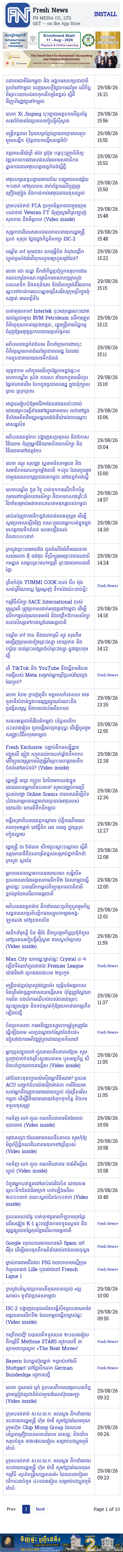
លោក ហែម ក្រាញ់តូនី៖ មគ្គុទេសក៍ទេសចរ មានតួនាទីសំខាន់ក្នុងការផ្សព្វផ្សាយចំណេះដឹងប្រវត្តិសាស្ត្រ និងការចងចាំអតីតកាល (47, 701)
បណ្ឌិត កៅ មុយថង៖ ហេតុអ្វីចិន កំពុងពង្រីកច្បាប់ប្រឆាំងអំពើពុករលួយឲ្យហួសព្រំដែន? (45, 255)
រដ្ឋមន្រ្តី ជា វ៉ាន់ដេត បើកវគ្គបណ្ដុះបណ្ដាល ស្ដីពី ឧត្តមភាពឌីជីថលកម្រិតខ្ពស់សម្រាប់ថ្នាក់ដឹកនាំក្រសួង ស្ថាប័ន (46, 854)
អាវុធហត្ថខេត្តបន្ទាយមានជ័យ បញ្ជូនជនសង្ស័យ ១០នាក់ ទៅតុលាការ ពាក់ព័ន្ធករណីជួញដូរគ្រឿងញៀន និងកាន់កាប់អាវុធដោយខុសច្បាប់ (47, 186)
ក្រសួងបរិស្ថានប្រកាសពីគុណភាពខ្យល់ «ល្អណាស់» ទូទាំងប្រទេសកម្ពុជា (43, 1293)
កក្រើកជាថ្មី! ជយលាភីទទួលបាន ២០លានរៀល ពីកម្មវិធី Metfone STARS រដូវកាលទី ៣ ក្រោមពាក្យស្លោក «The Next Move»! (47, 1342)
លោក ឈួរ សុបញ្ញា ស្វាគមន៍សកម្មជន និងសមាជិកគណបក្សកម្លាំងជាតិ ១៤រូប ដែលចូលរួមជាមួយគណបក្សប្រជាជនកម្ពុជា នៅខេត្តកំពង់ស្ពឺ (48, 470)
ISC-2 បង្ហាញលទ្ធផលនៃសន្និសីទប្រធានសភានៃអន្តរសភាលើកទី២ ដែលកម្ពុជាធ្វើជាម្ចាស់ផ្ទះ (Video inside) (48, 1315)
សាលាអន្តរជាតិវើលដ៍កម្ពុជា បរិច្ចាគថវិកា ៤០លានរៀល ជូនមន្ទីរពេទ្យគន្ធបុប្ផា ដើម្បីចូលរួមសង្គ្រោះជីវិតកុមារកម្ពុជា (48, 728)
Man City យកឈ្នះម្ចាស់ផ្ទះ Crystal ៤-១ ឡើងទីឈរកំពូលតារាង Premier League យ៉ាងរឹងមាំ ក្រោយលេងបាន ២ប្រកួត (46, 966)
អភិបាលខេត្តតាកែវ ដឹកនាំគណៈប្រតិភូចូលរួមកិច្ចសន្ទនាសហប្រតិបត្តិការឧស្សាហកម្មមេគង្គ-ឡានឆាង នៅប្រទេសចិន (48, 913)
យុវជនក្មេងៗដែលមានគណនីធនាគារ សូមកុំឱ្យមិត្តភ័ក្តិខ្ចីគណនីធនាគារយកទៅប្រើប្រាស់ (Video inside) (46, 1145)
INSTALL (105, 15)
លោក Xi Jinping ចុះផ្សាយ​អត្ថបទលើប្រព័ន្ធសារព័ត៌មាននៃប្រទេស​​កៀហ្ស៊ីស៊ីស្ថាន (46, 118)
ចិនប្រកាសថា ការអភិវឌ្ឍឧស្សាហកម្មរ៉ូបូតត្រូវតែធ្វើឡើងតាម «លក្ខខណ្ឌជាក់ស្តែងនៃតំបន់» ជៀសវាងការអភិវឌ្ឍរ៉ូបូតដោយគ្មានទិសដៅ (47, 1032)
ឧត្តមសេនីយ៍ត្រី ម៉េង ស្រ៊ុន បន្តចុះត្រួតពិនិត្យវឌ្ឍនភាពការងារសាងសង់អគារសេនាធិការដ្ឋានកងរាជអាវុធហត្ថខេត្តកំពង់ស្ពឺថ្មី (45, 160)
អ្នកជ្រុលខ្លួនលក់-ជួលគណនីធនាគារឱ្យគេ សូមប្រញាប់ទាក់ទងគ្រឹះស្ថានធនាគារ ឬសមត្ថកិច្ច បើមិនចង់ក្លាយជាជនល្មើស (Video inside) (47, 1059)
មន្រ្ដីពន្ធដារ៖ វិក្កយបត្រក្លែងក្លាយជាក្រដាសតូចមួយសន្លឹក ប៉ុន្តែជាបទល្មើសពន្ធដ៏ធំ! (46, 137)
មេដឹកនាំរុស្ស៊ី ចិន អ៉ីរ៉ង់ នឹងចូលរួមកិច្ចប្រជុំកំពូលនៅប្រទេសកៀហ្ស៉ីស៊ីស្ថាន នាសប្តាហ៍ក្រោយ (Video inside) (47, 940)
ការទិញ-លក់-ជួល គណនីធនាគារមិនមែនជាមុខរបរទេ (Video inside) (44, 1122)
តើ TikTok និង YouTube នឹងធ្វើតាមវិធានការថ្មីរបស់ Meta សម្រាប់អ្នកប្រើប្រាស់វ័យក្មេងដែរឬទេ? (47, 675)
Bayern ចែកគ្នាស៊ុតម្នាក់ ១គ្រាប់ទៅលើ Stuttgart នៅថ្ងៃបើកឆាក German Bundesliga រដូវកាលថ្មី (41, 1368)
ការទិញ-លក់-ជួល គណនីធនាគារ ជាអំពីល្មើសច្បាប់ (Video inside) (46, 1168)
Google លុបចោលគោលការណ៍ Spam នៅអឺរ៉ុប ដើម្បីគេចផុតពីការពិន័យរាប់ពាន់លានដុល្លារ (48, 1247)
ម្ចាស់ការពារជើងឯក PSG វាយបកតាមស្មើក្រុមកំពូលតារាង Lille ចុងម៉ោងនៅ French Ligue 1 (46, 1269)
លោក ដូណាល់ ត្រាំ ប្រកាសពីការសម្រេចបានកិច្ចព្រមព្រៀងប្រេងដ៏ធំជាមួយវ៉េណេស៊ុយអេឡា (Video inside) (48, 1394)
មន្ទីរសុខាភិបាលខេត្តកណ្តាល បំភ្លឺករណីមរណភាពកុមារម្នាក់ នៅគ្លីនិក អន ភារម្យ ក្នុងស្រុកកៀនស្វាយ (45, 827)
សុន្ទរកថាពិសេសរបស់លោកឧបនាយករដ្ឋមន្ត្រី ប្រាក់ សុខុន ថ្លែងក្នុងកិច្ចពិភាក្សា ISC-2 (45, 236)
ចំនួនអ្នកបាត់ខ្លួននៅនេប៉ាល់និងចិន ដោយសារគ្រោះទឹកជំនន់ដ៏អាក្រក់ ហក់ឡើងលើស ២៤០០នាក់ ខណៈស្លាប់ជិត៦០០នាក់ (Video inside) (47, 1194)
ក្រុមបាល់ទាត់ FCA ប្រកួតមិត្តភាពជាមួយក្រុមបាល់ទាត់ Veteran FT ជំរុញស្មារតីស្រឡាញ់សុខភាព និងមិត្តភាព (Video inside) (46, 213)
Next (40, 1509)
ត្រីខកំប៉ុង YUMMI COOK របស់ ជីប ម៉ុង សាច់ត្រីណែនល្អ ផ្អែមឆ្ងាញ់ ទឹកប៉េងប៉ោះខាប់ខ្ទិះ (47, 586)
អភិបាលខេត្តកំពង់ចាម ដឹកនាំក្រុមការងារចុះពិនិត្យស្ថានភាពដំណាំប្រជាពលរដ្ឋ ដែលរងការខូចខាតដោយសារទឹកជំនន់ (44, 351)
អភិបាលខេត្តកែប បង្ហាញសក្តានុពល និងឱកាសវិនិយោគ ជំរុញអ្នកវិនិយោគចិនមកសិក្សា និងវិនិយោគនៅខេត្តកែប (47, 444)
